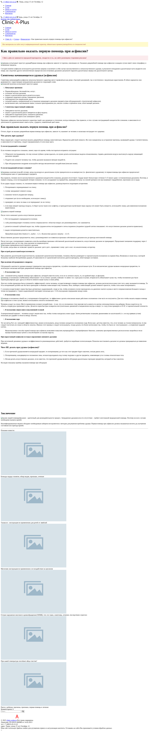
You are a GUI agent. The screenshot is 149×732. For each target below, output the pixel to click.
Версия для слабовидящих (10, 19)
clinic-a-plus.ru (12, 720)
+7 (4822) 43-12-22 (9, 2)
